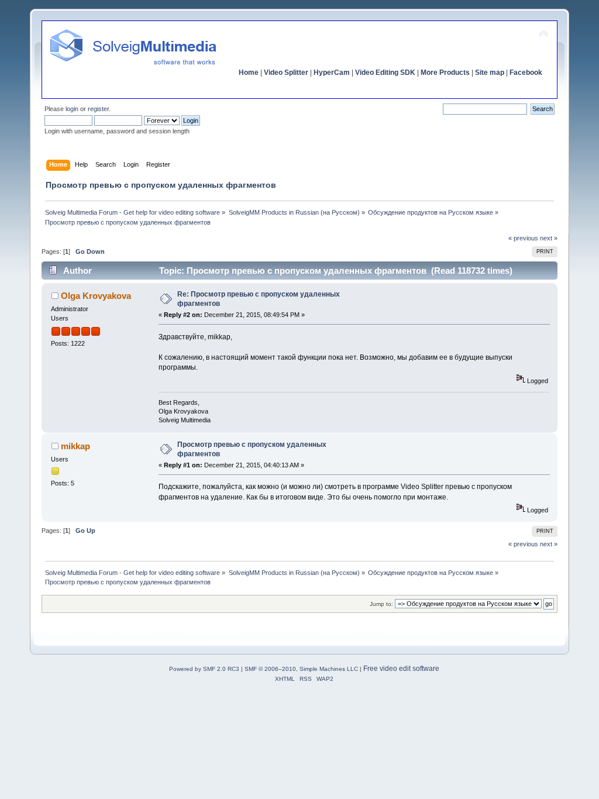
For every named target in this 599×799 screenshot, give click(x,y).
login (72, 108)
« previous (523, 238)
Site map (489, 72)
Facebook (526, 72)
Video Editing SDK (385, 72)
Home (249, 72)
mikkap (75, 446)
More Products (445, 72)
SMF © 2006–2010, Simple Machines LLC (301, 669)
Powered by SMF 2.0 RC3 (204, 669)
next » (548, 238)
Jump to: (381, 604)
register (98, 108)
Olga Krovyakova (96, 296)
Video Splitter (286, 72)
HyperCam (332, 72)
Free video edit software (401, 668)
